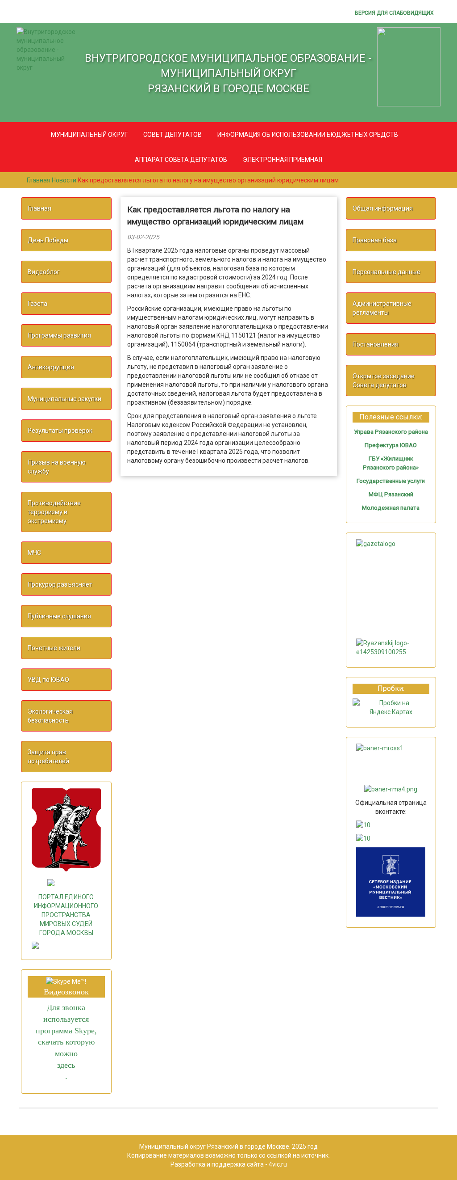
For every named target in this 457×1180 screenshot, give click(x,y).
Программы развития (59, 335)
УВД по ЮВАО (48, 679)
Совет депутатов (172, 134)
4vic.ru (277, 1164)
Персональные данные (386, 271)
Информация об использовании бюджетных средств (307, 134)
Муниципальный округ (89, 134)
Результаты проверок (60, 430)
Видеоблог (44, 271)
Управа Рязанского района (391, 431)
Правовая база (375, 240)
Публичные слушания (59, 616)
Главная (39, 208)
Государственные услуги (391, 481)
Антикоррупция (51, 367)
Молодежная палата (391, 507)
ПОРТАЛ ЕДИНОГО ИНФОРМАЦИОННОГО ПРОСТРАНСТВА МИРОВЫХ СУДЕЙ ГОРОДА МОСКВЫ (66, 914)
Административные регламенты (382, 308)
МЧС (34, 552)
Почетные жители (54, 647)
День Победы (48, 240)
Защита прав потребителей (48, 757)
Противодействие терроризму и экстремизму (54, 511)
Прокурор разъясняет (60, 584)
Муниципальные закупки (64, 398)
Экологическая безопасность (50, 716)
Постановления (376, 344)
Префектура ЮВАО (391, 445)
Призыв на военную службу (57, 467)
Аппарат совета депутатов (181, 159)
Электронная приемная (282, 159)
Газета (37, 303)
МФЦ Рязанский (391, 494)
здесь (66, 1065)
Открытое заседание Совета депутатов (384, 380)
